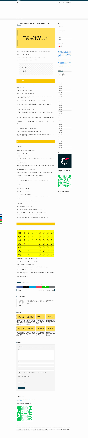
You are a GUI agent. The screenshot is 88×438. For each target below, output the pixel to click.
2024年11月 (60, 115)
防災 (60, 39)
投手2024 (24, 282)
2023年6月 (60, 147)
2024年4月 (60, 128)
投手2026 (35, 429)
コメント (19, 349)
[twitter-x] (29, 303)
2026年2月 (60, 86)
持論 (37, 429)
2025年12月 (60, 90)
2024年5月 (60, 126)
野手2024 (27, 282)
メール (19, 365)
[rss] (69, 0)
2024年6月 (60, 124)
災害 (40, 429)
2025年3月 (60, 107)
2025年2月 (60, 109)
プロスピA (61, 28)
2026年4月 (60, 84)
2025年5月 (60, 103)
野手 (22, 72)
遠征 (60, 37)
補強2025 (68, 429)
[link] (28, 303)
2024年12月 (60, 113)
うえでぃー (21, 305)
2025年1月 (60, 111)
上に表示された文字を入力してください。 (24, 376)
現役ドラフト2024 (50, 429)
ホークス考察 (19, 282)
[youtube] (31, 303)
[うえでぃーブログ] (17, 3)
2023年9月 (60, 141)
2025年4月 (60, 105)
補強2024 (64, 429)
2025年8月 (60, 98)
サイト (19, 368)
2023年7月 (60, 145)
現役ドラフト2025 (56, 429)
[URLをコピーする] (52, 287)
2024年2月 (60, 132)
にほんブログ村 (19, 400)
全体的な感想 (24, 67)
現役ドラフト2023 (44, 429)
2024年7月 (60, 122)
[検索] (71, 0)
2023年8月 (60, 143)
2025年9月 (60, 96)
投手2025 (31, 429)
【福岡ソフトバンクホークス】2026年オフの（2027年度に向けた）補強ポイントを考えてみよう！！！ (64, 55)
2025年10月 (60, 94)
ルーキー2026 (23, 429)
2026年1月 (60, 88)
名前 (19, 361)
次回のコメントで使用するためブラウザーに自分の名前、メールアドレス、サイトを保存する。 (33, 372)
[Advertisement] (44, 11)
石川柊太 (24, 71)
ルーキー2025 (19, 429)
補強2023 (61, 429)
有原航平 (24, 70)
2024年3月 (60, 130)
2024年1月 (60, 134)
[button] (19, 287)
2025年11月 (60, 92)
